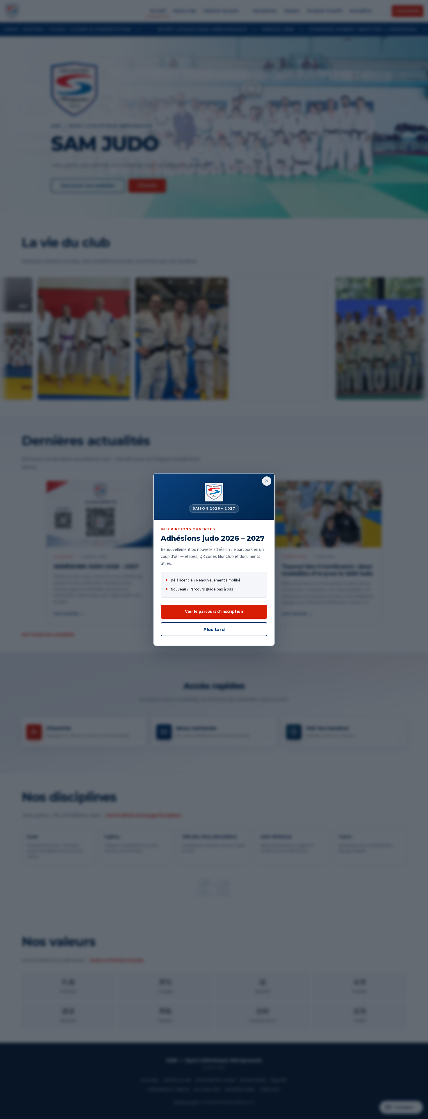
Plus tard (214, 629)
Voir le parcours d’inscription (214, 612)
